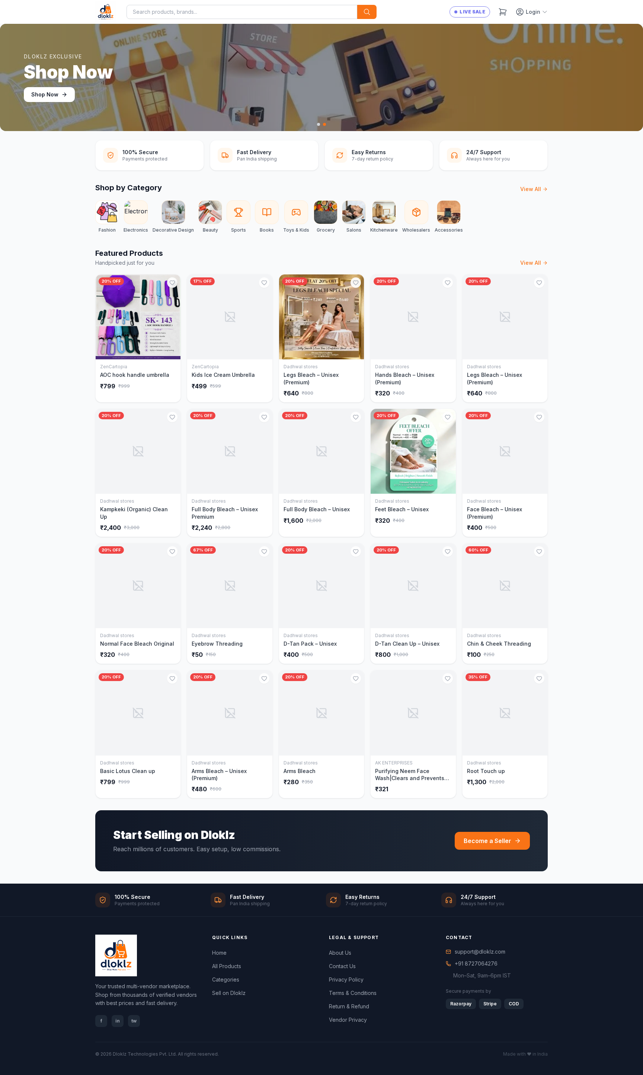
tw (134, 1021)
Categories (225, 979)
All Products (226, 966)
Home (219, 953)
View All (530, 189)
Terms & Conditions (353, 993)
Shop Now (44, 94)
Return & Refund (349, 1006)
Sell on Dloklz (229, 993)
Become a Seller (487, 841)
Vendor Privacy (348, 1020)
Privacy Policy (346, 979)
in (117, 1021)
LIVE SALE (472, 12)
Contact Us (342, 966)
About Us (340, 953)
